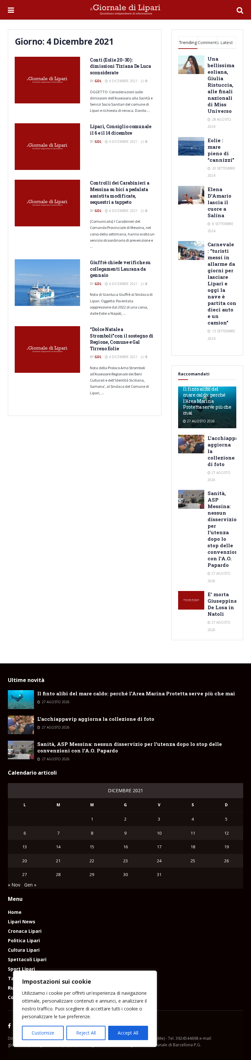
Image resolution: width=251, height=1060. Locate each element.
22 (92, 861)
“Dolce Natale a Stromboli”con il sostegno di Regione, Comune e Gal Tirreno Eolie (121, 339)
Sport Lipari (21, 969)
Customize (43, 1033)
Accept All (128, 1033)
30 (125, 874)
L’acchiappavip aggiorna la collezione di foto (95, 719)
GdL (98, 81)
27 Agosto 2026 (200, 421)
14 (58, 847)
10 (159, 833)
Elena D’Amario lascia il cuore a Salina (219, 202)
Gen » (30, 885)
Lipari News (21, 921)
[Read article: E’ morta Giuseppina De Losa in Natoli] (191, 600)
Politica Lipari (24, 940)
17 (159, 847)
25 (193, 861)
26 (226, 861)
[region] (85, 1009)
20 (24, 861)
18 (193, 847)
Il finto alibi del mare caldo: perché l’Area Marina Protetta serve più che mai (207, 401)
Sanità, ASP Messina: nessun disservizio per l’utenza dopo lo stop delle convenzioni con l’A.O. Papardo (224, 529)
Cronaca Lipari (25, 931)
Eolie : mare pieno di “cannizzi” (221, 150)
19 (226, 847)
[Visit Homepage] (125, 9)
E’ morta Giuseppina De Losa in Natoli (222, 604)
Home (15, 912)
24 (159, 861)
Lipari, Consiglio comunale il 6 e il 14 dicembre (120, 129)
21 (58, 861)
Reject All (86, 1033)
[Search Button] (240, 10)
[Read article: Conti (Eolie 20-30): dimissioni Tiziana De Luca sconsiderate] (47, 80)
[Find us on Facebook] (9, 1026)
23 (125, 861)
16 (125, 847)
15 (92, 847)
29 (92, 874)
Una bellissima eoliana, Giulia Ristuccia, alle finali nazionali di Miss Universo (221, 84)
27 (24, 874)
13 (24, 847)
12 (226, 833)
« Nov (14, 885)
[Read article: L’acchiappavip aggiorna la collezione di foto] (191, 444)
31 (159, 874)
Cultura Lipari (24, 950)
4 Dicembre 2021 (123, 81)
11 (193, 833)
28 (58, 874)
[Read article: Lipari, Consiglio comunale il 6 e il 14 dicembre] (47, 146)
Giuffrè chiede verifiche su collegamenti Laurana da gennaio (120, 268)
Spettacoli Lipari (27, 959)
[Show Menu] (11, 10)
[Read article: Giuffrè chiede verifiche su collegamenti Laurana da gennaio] (47, 282)
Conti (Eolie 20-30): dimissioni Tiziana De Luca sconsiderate (120, 66)
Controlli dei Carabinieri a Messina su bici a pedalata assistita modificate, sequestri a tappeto (119, 192)
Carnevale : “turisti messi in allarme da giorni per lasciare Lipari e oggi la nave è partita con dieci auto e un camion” (222, 283)
